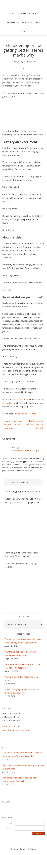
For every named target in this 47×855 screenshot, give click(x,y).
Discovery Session (21, 399)
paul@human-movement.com (16, 730)
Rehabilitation (20, 413)
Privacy (14, 849)
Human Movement (23, 4)
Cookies (24, 849)
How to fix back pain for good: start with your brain (13, 424)
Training (32, 413)
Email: (10, 828)
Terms (33, 849)
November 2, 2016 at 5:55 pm (25, 450)
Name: (10, 823)
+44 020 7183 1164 (11, 726)
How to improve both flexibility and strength (34, 424)
